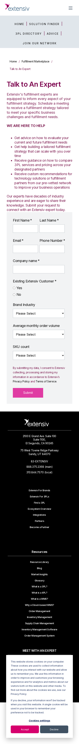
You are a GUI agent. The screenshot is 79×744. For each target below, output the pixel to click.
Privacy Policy (21, 381)
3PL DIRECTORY (29, 33)
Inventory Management (39, 617)
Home (13, 61)
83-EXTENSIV (39, 461)
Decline (54, 729)
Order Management (39, 611)
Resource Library (39, 562)
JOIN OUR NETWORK (40, 43)
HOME (19, 24)
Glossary (39, 580)
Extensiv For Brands (39, 490)
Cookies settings (39, 720)
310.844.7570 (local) (39, 472)
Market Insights (39, 574)
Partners (39, 521)
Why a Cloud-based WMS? (39, 605)
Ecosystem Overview (39, 509)
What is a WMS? (39, 599)
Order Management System (39, 635)
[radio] (39, 288)
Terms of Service (46, 381)
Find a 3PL (39, 502)
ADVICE (53, 33)
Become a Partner (39, 527)
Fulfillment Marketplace (36, 61)
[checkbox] (39, 291)
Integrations (39, 515)
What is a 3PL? (39, 586)
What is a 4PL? (39, 592)
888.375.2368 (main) (39, 466)
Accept (25, 729)
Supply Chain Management (39, 623)
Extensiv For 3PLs (39, 496)
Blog (39, 568)
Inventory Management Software (39, 629)
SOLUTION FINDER (44, 24)
